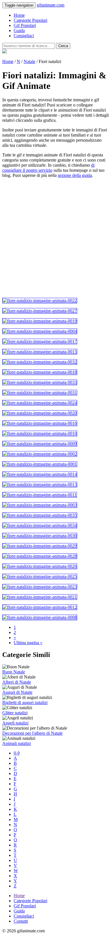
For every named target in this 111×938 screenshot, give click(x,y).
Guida (19, 30)
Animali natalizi (16, 743)
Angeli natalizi (15, 723)
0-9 (17, 753)
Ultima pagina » (28, 642)
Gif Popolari (25, 25)
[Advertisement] (55, 238)
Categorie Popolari (30, 20)
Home (19, 15)
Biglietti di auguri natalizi (25, 702)
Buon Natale (13, 671)
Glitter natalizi (15, 712)
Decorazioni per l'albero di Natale (32, 733)
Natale (29, 61)
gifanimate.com (50, 5)
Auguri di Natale (17, 692)
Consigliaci (24, 35)
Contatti (21, 921)
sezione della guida (75, 175)
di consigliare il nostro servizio (48, 168)
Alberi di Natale (16, 682)
